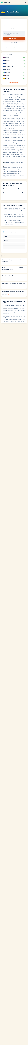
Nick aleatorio (14, 42)
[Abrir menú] (25, 2)
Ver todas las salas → (14, 82)
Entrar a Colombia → (14, 38)
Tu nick (4, 25)
